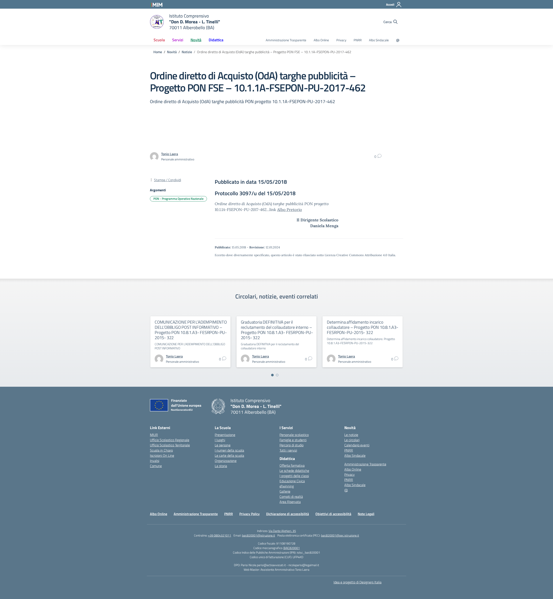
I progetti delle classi (294, 475)
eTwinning (287, 486)
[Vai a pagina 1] (272, 375)
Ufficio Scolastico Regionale (169, 439)
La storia (221, 465)
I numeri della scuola (229, 450)
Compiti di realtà (291, 496)
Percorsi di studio (292, 445)
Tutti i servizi (288, 450)
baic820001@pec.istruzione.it (340, 535)
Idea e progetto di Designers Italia (357, 582)
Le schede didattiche (294, 470)
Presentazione (225, 434)
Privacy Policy (249, 513)
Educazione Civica (292, 481)
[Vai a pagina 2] (277, 375)
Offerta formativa (292, 465)
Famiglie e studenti (293, 439)
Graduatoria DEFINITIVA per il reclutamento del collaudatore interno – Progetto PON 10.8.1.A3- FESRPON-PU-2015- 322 (277, 330)
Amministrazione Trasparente (286, 40)
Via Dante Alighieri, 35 (282, 531)
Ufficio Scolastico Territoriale (170, 445)
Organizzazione (226, 460)
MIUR (154, 434)
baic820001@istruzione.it (258, 535)
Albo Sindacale (379, 40)
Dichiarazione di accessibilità (287, 513)
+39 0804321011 (219, 535)
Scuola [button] (159, 40)
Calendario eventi (356, 445)
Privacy (341, 40)
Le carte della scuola (229, 455)
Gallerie (285, 491)
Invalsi (154, 460)
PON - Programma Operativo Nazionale (178, 198)
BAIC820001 (291, 548)
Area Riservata (290, 501)
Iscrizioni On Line (162, 455)
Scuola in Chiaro (161, 450)
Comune (156, 465)
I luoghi (220, 439)
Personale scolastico (294, 434)
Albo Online (321, 40)
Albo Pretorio (289, 209)
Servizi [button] (177, 40)
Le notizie (351, 434)
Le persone (222, 445)
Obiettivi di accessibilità (333, 513)
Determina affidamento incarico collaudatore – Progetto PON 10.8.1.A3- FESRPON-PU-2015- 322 (362, 327)
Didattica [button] (216, 40)
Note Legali (366, 513)
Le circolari (351, 439)
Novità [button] (196, 40)
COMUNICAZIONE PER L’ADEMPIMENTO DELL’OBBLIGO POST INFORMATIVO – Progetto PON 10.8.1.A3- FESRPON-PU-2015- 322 (191, 330)
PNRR (358, 40)
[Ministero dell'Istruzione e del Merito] (156, 4)
